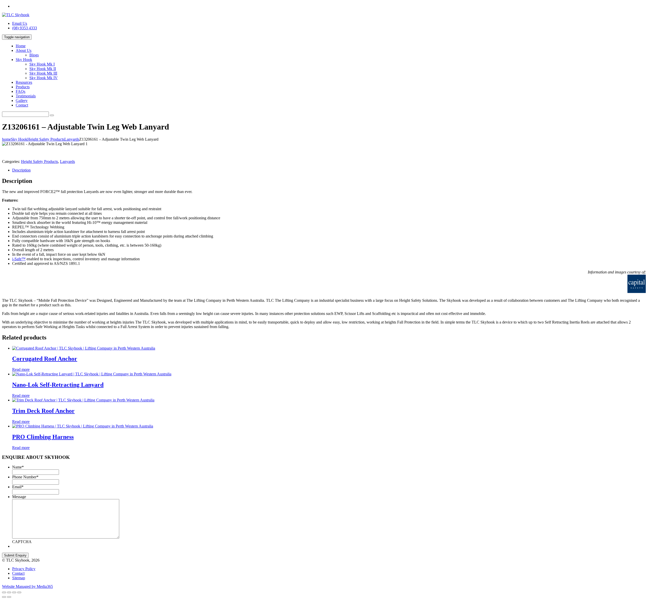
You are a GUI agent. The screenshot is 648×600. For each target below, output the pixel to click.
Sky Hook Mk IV (43, 78)
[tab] (329, 170)
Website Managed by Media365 (27, 586)
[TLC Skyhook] (15, 15)
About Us (23, 50)
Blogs (34, 55)
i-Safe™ (19, 259)
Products (23, 87)
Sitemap (18, 578)
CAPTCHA (22, 542)
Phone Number (25, 477)
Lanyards (67, 161)
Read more (21, 369)
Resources (24, 82)
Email (18, 487)
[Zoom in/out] (19, 592)
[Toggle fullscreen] (14, 592)
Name (18, 467)
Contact (22, 105)
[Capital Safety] (571, 292)
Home (21, 46)
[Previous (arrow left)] (4, 597)
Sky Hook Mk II (42, 69)
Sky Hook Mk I (42, 64)
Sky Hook (24, 59)
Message (19, 497)
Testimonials (26, 96)
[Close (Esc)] (4, 592)
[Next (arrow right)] (9, 597)
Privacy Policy (23, 569)
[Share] (9, 592)
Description (21, 170)
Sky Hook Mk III (43, 73)
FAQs (20, 91)
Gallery (22, 100)
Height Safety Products (39, 161)
